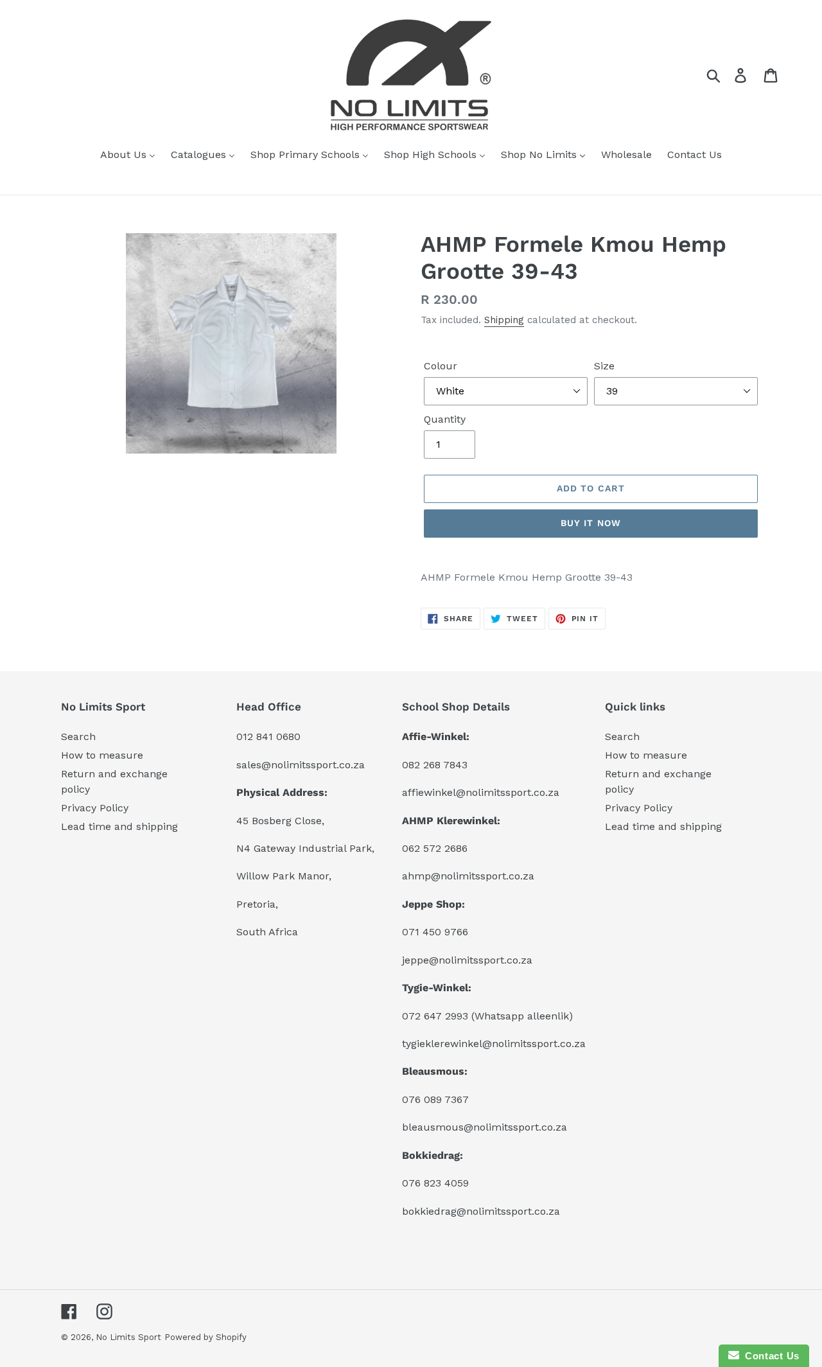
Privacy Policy (94, 808)
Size (604, 366)
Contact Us (769, 1355)
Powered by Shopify (205, 1337)
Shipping (504, 320)
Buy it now (591, 523)
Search (78, 736)
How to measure (102, 755)
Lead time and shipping (119, 826)
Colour (440, 366)
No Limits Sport (128, 1337)
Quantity (445, 419)
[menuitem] (127, 155)
